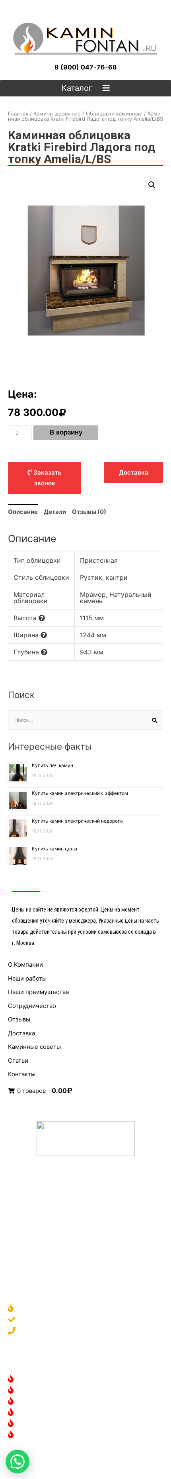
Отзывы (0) (89, 511)
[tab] (23, 512)
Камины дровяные (57, 113)
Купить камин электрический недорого (77, 821)
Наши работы (27, 978)
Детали (55, 511)
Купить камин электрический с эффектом (80, 793)
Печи (26, 1424)
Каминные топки (43, 1413)
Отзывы (19, 1019)
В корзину (65, 432)
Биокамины (35, 1402)
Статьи (18, 1060)
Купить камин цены (54, 849)
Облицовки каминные (114, 113)
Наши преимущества (38, 992)
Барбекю (32, 1435)
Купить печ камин (52, 765)
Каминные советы (34, 1046)
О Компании (25, 964)
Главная (18, 113)
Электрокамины (42, 1390)
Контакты (21, 1074)
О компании (36, 1309)
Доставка (21, 1033)
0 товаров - (41, 1090)
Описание (23, 511)
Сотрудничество (32, 1006)
